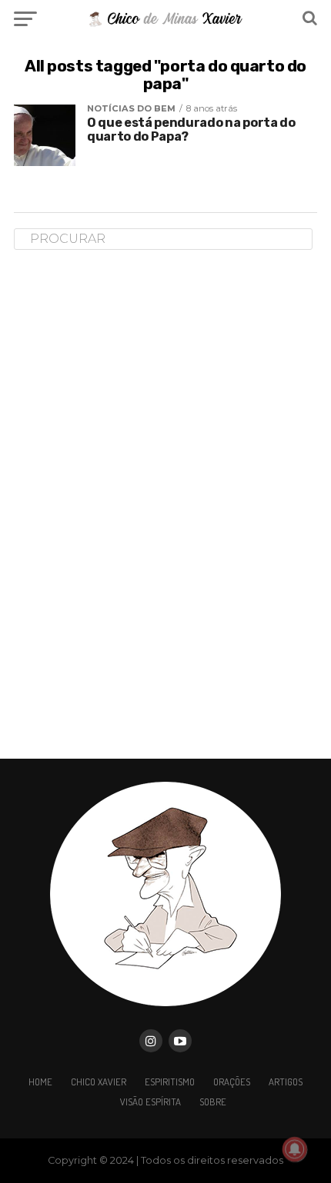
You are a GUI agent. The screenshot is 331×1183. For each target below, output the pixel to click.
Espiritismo (170, 1081)
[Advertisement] (129, 503)
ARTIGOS (286, 1081)
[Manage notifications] (295, 1149)
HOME (40, 1081)
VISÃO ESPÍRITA (150, 1101)
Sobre (212, 1101)
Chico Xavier (98, 1081)
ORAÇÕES (231, 1081)
